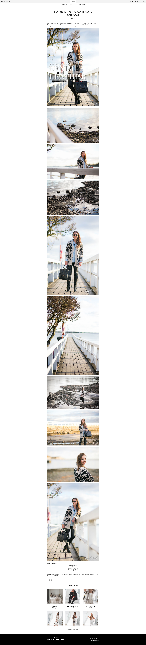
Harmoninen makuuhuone (55, 607)
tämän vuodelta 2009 (51, 575)
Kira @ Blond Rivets (53, 563)
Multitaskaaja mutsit (73, 606)
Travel (76, 4)
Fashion (62, 4)
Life (66, 4)
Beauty (71, 4)
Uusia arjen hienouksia (90, 628)
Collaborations (82, 4)
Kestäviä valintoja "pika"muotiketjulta (72, 629)
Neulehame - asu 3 (55, 628)
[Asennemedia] (137, 1)
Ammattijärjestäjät (90, 606)
